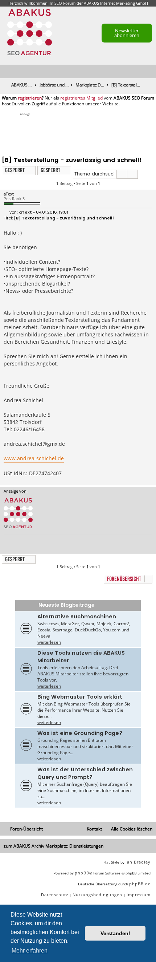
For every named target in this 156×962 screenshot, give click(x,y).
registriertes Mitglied (81, 98)
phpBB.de (140, 883)
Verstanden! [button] (115, 933)
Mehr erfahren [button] (30, 950)
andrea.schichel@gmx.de (34, 443)
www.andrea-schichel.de (34, 458)
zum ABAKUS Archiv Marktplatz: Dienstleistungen (53, 846)
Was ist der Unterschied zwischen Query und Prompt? (85, 773)
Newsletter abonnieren (126, 33)
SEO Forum (64, 3)
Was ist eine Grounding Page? (79, 733)
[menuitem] (151, 72)
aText (9, 193)
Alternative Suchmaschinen (76, 616)
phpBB (82, 873)
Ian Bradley (138, 862)
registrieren (30, 98)
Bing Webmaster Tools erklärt (79, 696)
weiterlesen (49, 642)
